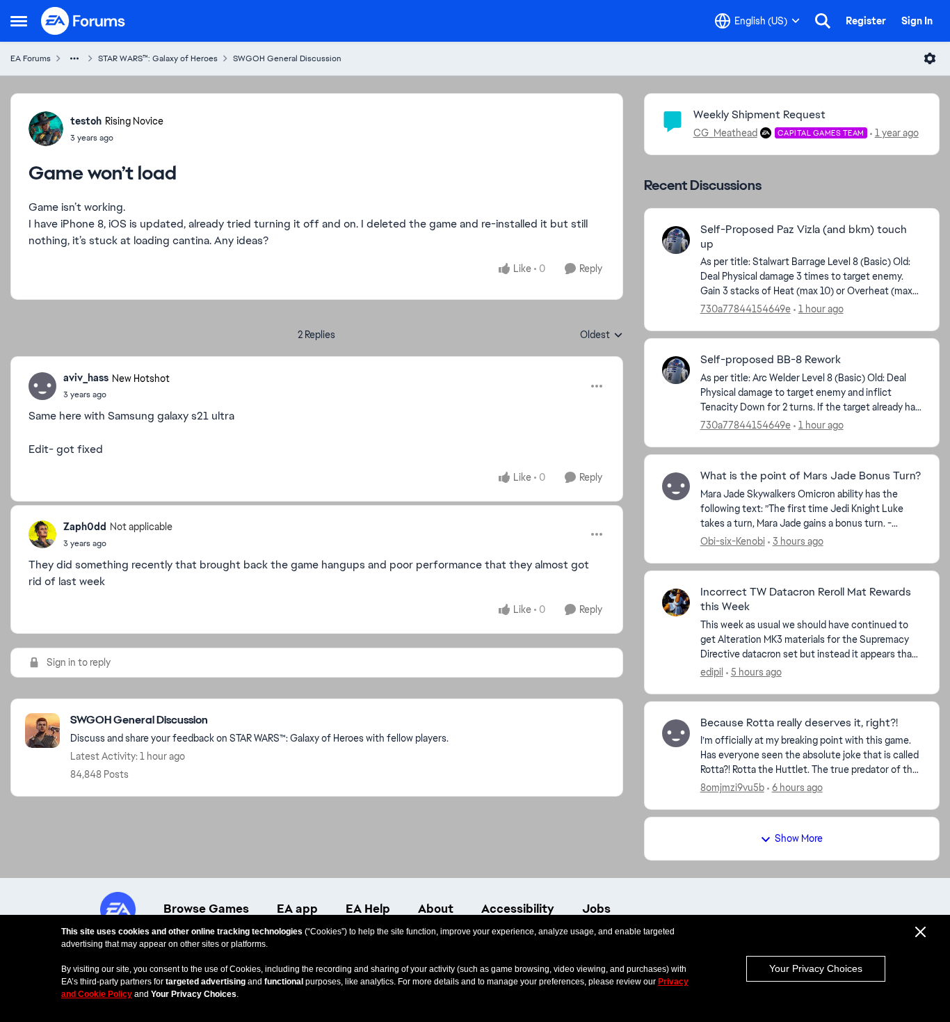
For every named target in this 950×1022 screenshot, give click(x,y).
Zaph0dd (84, 526)
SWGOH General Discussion (287, 58)
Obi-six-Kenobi (732, 541)
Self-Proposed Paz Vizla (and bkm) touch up (803, 237)
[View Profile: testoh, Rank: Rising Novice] (46, 128)
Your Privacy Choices (815, 968)
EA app (297, 908)
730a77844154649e (745, 309)
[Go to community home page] (83, 21)
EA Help (368, 908)
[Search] (822, 21)
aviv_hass (85, 378)
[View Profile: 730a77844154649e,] (676, 240)
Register (866, 21)
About (435, 908)
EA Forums (30, 58)
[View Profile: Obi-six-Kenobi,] (676, 486)
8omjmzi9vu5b (732, 787)
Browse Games (206, 908)
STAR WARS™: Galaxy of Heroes (158, 58)
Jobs (596, 908)
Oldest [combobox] (601, 335)
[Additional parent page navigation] (74, 58)
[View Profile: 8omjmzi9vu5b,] (676, 733)
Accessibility (517, 908)
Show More (799, 838)
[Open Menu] (930, 58)
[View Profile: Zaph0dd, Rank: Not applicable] (42, 534)
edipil (711, 672)
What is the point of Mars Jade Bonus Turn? (810, 476)
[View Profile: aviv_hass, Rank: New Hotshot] (42, 386)
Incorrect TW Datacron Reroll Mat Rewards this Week (805, 599)
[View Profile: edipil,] (676, 602)
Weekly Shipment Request (759, 114)
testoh (86, 121)
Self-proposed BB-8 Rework (770, 360)
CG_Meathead (725, 133)
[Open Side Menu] (18, 20)
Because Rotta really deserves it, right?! (799, 723)
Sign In (917, 21)
